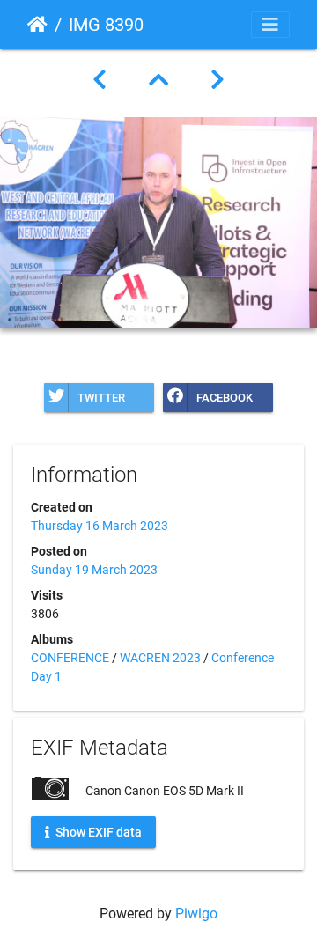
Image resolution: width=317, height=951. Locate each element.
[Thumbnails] (158, 80)
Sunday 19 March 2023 (94, 570)
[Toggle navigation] (270, 24)
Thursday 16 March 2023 (99, 526)
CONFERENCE (70, 658)
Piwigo (196, 913)
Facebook (224, 397)
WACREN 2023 (160, 658)
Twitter (101, 397)
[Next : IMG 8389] (217, 80)
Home (37, 24)
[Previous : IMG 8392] (99, 80)
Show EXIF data (97, 831)
